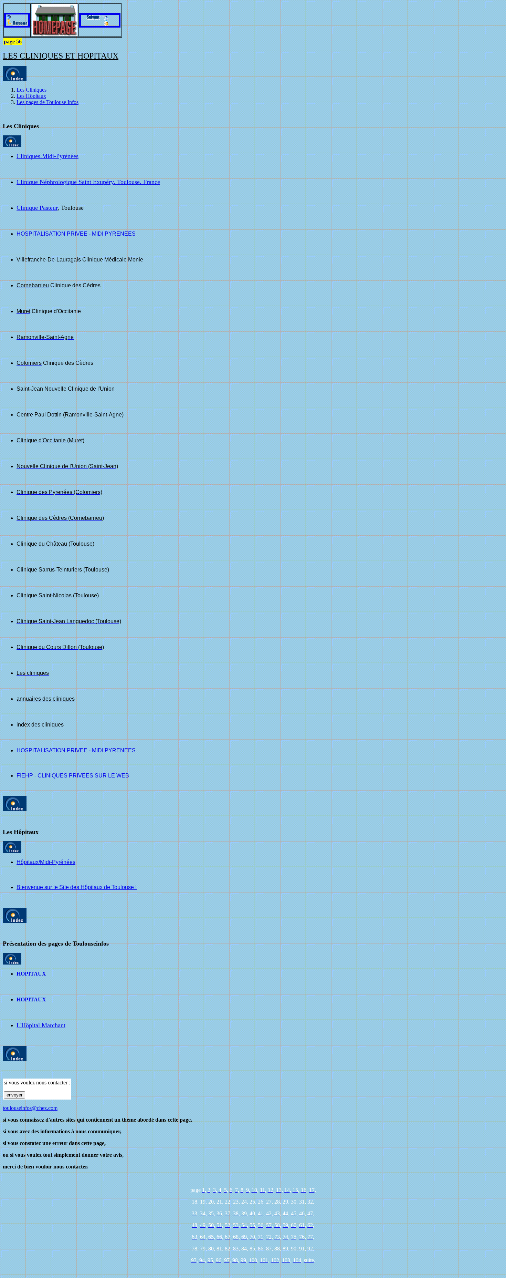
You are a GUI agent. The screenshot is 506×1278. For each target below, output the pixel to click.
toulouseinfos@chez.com (30, 1108)
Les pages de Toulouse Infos (47, 102)
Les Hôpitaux (31, 96)
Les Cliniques (31, 90)
